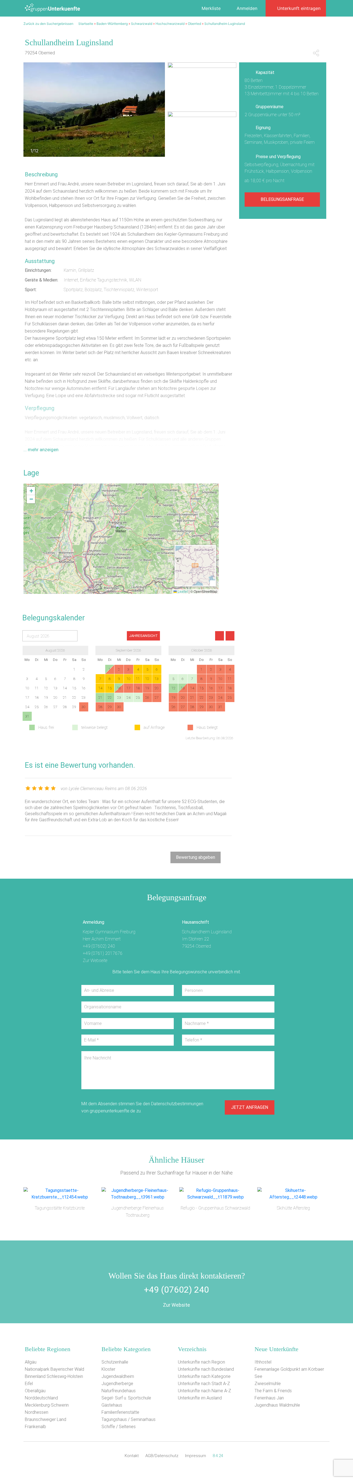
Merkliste (211, 8)
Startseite (85, 24)
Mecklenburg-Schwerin (47, 1405)
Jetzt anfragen (249, 1107)
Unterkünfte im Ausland (200, 1398)
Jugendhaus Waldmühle (277, 1405)
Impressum (195, 1455)
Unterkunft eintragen (298, 8)
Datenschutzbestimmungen (177, 1103)
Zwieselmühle (268, 1383)
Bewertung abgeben (195, 857)
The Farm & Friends (273, 1390)
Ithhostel (263, 1362)
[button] (121, 531)
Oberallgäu (35, 1390)
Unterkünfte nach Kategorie (204, 1376)
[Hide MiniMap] (212, 583)
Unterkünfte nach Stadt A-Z (204, 1383)
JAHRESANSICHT (143, 636)
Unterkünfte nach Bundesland (206, 1369)
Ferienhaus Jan (269, 1398)
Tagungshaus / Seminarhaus (128, 1419)
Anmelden (247, 8)
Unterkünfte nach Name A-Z (204, 1390)
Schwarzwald (141, 24)
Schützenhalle (114, 1362)
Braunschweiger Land (45, 1419)
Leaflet (182, 591)
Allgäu (30, 1362)
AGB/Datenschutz (161, 1455)
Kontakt (132, 1455)
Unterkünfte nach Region (201, 1362)
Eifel (29, 1383)
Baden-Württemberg (112, 24)
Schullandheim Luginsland (224, 24)
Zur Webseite (95, 960)
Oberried (194, 24)
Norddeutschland (41, 1398)
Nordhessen (36, 1412)
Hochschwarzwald (170, 24)
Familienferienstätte (120, 1412)
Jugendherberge (117, 1383)
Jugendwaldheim (117, 1376)
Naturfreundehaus (118, 1390)
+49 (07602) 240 (99, 946)
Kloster (108, 1369)
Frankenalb (35, 1426)
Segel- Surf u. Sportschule (126, 1398)
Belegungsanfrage (282, 199)
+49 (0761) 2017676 (102, 953)
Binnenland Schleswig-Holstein (54, 1376)
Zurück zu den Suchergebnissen (48, 24)
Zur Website (176, 1305)
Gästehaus (111, 1405)
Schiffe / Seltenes (118, 1426)
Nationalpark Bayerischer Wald (54, 1369)
